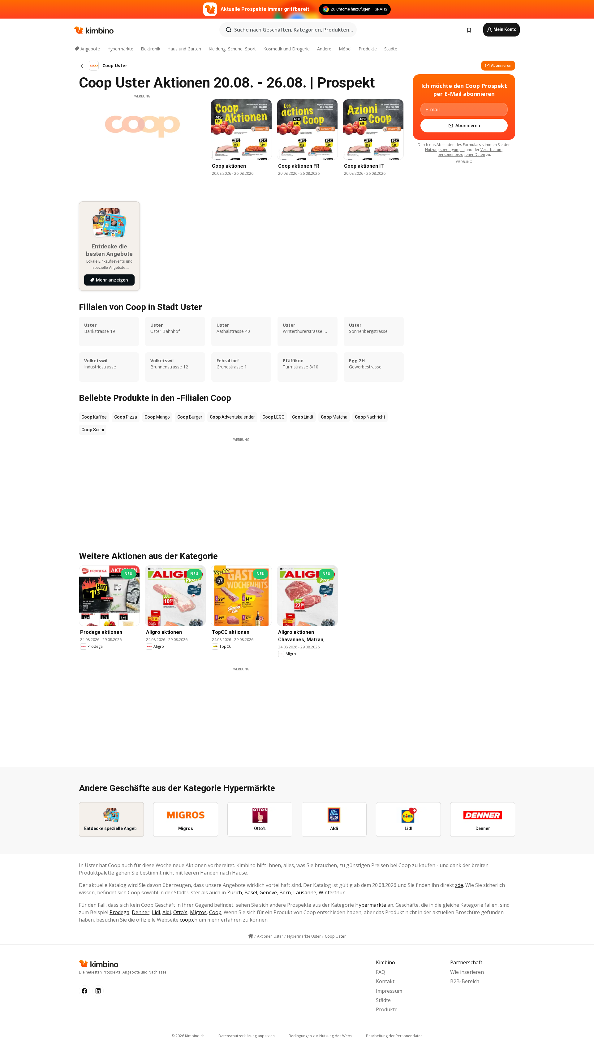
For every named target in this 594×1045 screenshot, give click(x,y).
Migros (198, 912)
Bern (285, 892)
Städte (390, 49)
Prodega (119, 912)
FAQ (380, 972)
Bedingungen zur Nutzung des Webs (320, 1036)
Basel (250, 892)
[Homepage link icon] (250, 936)
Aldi (166, 912)
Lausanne (304, 892)
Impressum (389, 990)
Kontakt (385, 981)
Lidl (156, 912)
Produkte (368, 49)
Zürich (234, 892)
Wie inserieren (467, 972)
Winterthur (332, 892)
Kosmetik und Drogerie (286, 49)
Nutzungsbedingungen (445, 149)
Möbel (345, 49)
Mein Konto (505, 29)
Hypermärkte (120, 49)
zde (459, 885)
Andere (324, 49)
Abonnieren (501, 65)
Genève (268, 892)
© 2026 (187, 1036)
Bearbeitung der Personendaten (394, 1036)
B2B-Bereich (464, 981)
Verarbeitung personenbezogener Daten (470, 152)
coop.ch (188, 919)
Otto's (180, 912)
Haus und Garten (184, 49)
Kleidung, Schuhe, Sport (232, 49)
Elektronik (150, 49)
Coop (215, 912)
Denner (140, 912)
